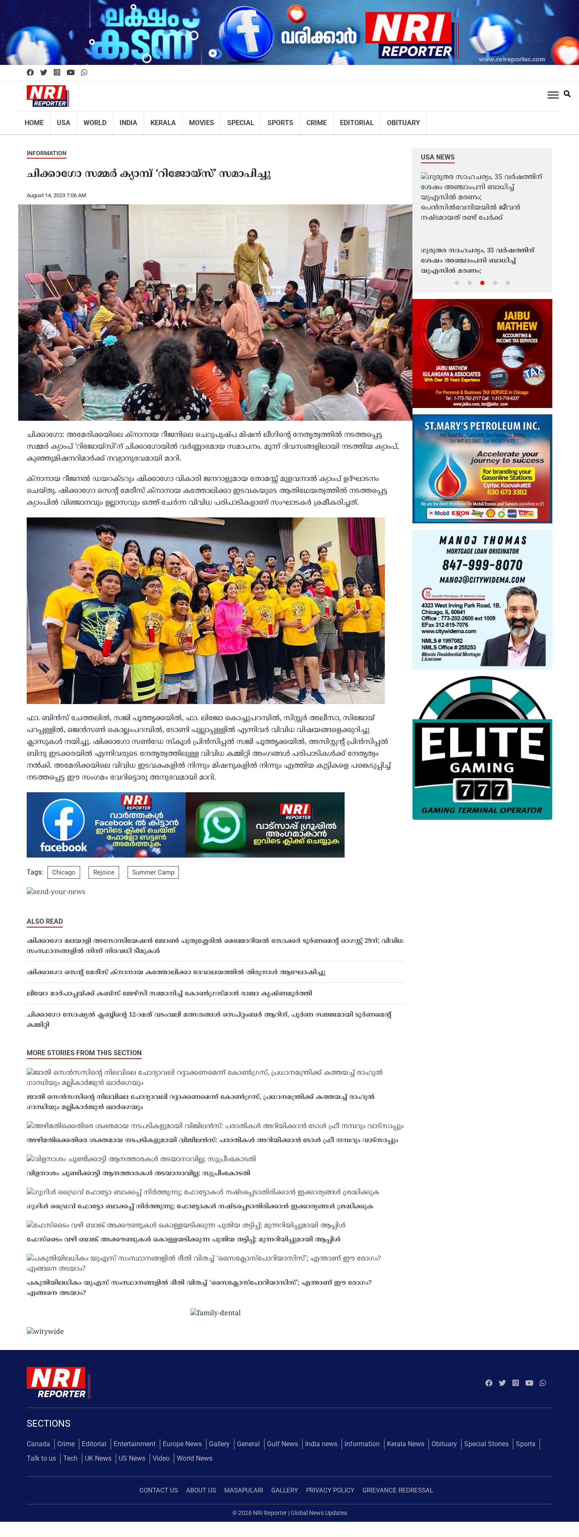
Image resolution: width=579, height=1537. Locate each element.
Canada (38, 1438)
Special (223, 120)
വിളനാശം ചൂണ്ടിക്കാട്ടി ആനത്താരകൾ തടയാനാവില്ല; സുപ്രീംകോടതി (138, 1168)
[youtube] (71, 72)
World (89, 120)
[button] (457, 277)
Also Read (45, 916)
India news (321, 1438)
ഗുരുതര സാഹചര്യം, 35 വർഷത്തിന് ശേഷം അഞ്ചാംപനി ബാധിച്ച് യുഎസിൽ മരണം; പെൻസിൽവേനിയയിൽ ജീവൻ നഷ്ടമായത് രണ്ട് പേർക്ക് (477, 256)
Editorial (330, 120)
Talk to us (41, 1453)
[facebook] (30, 72)
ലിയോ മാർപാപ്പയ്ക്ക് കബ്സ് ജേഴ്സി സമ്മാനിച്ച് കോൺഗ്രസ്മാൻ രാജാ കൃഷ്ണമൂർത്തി (169, 988)
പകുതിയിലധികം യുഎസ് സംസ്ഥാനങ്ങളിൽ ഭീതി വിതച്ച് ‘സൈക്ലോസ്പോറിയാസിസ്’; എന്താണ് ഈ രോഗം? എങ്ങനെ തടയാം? (199, 1283)
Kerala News (405, 1438)
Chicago (63, 867)
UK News (98, 1453)
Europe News (182, 1438)
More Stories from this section (84, 1047)
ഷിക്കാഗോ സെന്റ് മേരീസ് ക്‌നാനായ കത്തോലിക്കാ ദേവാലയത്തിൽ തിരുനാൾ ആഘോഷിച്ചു (176, 967)
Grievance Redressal (397, 1485)
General (248, 1438)
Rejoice (103, 867)
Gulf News (282, 1438)
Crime (294, 120)
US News (132, 1453)
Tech (70, 1453)
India (120, 120)
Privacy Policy (330, 1485)
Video (161, 1453)
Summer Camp (153, 867)
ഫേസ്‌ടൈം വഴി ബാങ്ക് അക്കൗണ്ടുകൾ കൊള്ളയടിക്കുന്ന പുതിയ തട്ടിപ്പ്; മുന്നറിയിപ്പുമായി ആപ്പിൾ (183, 1234)
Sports (260, 120)
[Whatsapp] (84, 72)
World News (194, 1453)
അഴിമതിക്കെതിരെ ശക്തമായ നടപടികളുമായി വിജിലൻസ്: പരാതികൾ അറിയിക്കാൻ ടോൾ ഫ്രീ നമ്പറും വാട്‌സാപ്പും (212, 1135)
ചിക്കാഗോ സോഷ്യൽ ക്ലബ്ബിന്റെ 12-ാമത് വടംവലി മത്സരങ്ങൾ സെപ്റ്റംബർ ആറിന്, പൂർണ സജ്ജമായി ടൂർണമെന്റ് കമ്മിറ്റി (209, 1015)
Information (47, 147)
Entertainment (135, 1438)
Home (33, 120)
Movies (187, 120)
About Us (201, 1485)
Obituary (373, 120)
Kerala (152, 120)
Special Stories (486, 1438)
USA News (438, 152)
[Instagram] (57, 72)
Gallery (219, 1438)
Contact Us (158, 1485)
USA (60, 120)
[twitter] (43, 72)
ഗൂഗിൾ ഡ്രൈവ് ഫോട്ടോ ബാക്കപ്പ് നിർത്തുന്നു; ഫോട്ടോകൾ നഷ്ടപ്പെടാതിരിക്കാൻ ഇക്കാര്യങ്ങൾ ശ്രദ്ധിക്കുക (200, 1201)
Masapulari (243, 1485)
